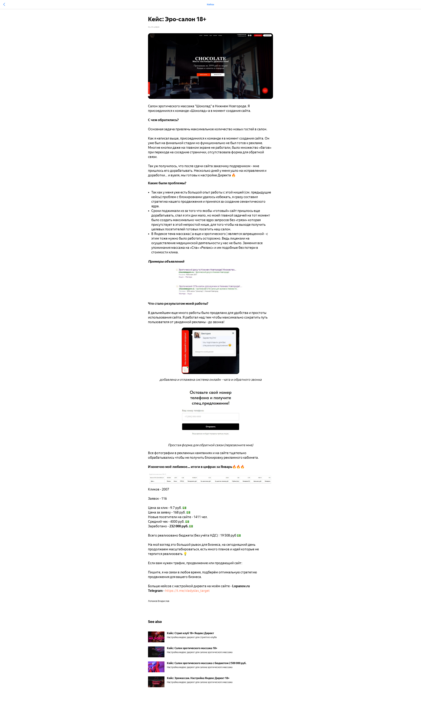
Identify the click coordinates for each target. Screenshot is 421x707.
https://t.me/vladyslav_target (187, 591)
